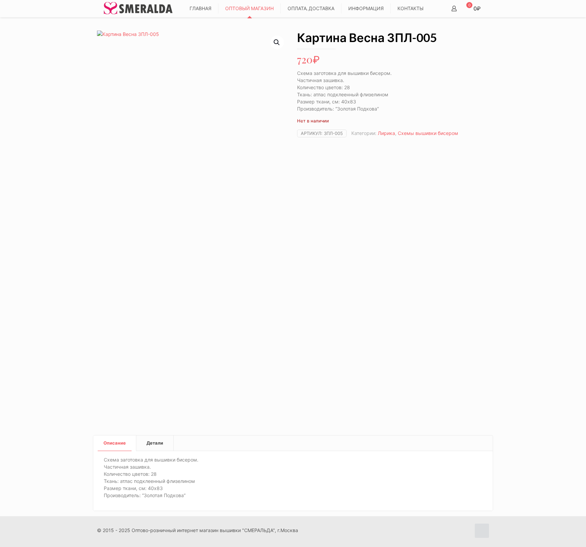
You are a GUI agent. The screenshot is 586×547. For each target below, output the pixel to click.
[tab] (114, 443)
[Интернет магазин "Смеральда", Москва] (138, 8)
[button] (277, 42)
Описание (114, 443)
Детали (154, 443)
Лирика (386, 133)
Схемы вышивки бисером (428, 133)
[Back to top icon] (482, 531)
